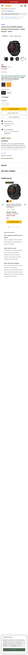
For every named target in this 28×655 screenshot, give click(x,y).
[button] (26, 2)
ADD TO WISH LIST (12, 113)
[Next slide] (25, 204)
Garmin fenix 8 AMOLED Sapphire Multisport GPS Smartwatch (13, 205)
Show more (4, 153)
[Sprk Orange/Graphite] (9, 84)
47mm (3, 93)
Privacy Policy (13, 646)
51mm (9, 93)
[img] (25, 5)
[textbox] (5, 104)
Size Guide (5, 97)
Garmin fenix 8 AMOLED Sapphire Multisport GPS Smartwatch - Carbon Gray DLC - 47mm (13, 29)
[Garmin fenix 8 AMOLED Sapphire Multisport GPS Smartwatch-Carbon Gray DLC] (6, 59)
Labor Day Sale (13, 1)
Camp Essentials (13, 17)
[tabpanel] (14, 203)
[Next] (25, 59)
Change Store (7, 133)
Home (2, 17)
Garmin (3, 24)
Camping (6, 17)
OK (14, 649)
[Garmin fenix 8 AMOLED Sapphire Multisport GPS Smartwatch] (14, 190)
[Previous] (2, 59)
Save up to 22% (10, 215)
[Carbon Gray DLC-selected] (3, 84)
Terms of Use (13, 644)
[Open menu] (2, 5)
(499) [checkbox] (13, 209)
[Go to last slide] (3, 204)
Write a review (17, 36)
